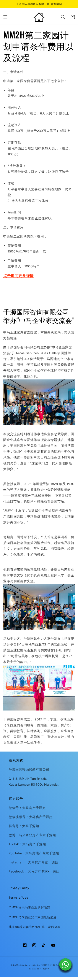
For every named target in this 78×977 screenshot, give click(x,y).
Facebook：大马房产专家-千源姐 (34, 871)
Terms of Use (18, 897)
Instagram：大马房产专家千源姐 (33, 862)
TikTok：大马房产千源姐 (27, 844)
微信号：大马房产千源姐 (27, 808)
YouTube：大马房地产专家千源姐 (34, 853)
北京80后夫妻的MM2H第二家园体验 (35, 927)
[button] (5, 17)
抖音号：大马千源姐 (24, 826)
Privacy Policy (19, 888)
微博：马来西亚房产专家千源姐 (32, 835)
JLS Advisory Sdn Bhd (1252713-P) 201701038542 (43, 965)
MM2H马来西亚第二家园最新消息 (33, 917)
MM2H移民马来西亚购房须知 (29, 907)
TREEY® (45, 969)
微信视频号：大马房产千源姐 (31, 817)
